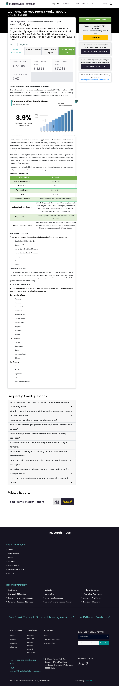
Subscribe (103, 643)
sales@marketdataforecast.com (95, 80)
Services (66, 4)
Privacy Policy (49, 643)
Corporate (16, 630)
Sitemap (13, 647)
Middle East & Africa (15, 569)
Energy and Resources (53, 598)
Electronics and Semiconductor (19, 598)
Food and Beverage (90, 590)
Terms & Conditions (52, 639)
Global (9, 550)
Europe (9, 557)
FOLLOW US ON (86, 658)
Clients (85, 4)
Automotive (48, 594)
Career (13, 639)
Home (12, 22)
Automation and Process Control (57, 602)
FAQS (46, 635)
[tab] (16, 51)
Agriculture (21, 22)
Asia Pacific (11, 561)
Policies (48, 630)
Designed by (85, 680)
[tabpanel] (41, 221)
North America (12, 553)
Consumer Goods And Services (19, 602)
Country (10, 573)
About (76, 4)
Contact (95, 4)
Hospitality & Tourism (90, 602)
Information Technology (91, 594)
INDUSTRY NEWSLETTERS (91, 632)
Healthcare (11, 590)
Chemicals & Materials (16, 594)
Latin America (12, 565)
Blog (105, 4)
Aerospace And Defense (91, 598)
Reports (55, 4)
